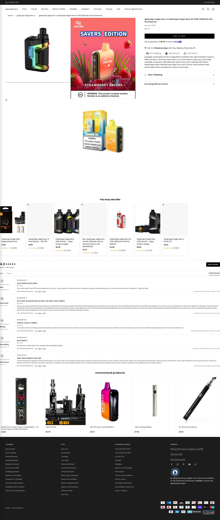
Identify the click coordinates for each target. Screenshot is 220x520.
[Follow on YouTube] (189, 464)
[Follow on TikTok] (195, 464)
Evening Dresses (12, 460)
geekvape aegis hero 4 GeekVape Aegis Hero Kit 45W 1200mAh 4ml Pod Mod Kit (70, 15)
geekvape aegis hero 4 (26, 15)
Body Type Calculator (69, 475)
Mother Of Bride (59, 9)
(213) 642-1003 (176, 454)
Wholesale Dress (67, 472)
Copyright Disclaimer (123, 483)
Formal (34, 9)
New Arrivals (10, 449)
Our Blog (64, 456)
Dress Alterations (68, 464)
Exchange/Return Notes (156, 84)
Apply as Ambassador (69, 487)
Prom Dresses (11, 453)
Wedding (73, 9)
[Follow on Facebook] (171, 464)
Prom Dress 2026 (12, 468)
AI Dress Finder (67, 490)
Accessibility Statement (124, 487)
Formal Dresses (12, 456)
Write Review (213, 264)
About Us (64, 449)
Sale (118, 9)
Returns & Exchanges (123, 468)
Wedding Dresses (12, 472)
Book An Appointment (133, 9)
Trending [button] (9, 444)
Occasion (98, 9)
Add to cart (179, 36)
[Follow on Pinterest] (183, 464)
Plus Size (44, 9)
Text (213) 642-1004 (123, 453)
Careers (118, 460)
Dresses (109, 9)
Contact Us (119, 456)
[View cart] (213, 9)
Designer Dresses (12, 464)
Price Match (120, 472)
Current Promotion (68, 468)
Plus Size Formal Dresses (15, 490)
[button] (37, 50)
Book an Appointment (70, 483)
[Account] (203, 9)
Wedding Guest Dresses (15, 487)
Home (10, 15)
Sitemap (64, 494)
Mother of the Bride (13, 475)
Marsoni (148, 25)
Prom (24, 9)
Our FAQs (65, 460)
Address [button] (174, 444)
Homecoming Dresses (14, 483)
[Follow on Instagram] (177, 464)
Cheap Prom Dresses (14, 479)
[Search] (208, 9)
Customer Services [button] (123, 444)
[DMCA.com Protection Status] (194, 511)
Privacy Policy (120, 479)
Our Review (65, 453)
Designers (85, 9)
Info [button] (63, 444)
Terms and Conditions (124, 475)
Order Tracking (121, 490)
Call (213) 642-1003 (122, 449)
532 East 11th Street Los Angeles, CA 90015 (186, 449)
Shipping (118, 464)
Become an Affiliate (69, 479)
